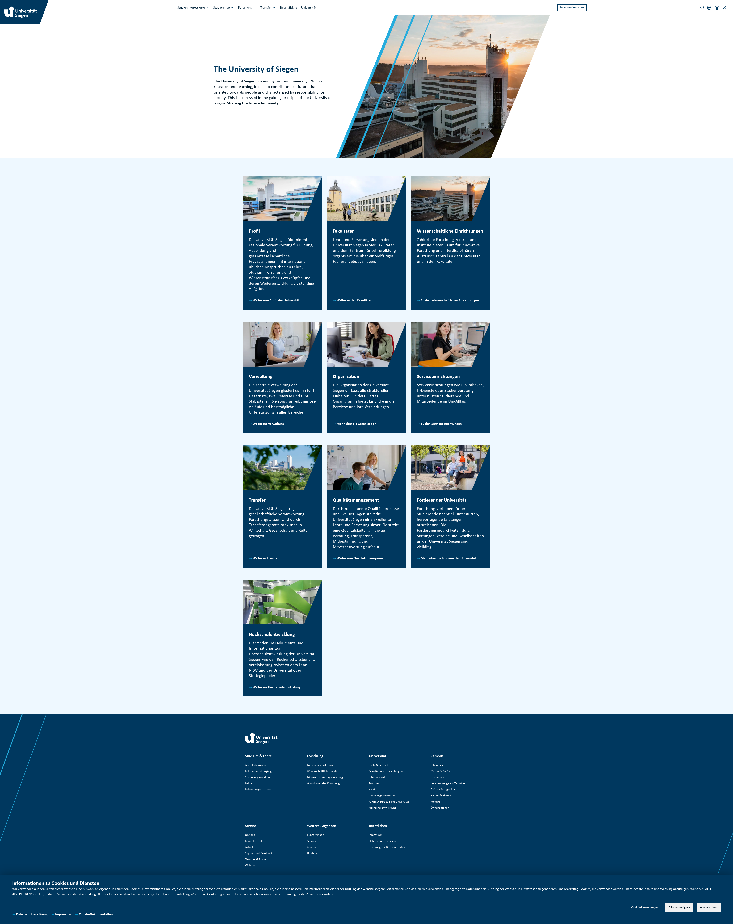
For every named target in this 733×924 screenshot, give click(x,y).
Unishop (312, 853)
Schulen (311, 841)
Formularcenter (255, 841)
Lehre (248, 783)
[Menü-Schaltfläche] (725, 8)
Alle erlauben (708, 907)
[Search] (702, 8)
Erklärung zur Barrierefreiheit (387, 847)
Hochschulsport (440, 777)
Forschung (245, 8)
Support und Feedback (258, 853)
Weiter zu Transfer (266, 558)
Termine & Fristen (256, 859)
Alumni (311, 847)
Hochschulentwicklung (382, 807)
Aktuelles (250, 847)
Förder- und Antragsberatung (325, 777)
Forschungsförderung (320, 765)
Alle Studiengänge (256, 765)
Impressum (63, 914)
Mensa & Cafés (440, 771)
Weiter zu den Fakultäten (354, 300)
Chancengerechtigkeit (382, 795)
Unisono (250, 835)
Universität (308, 8)
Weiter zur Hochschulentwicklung (276, 687)
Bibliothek (437, 765)
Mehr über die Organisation (356, 424)
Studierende (221, 8)
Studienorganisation (257, 777)
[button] (717, 7)
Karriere (374, 789)
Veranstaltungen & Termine (448, 783)
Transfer (266, 8)
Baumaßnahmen (441, 795)
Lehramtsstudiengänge (259, 771)
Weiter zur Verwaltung (268, 424)
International (377, 777)
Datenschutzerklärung (32, 914)
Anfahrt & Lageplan (443, 789)
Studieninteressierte (191, 8)
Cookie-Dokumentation (96, 914)
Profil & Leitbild (378, 765)
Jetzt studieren (569, 7)
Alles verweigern (679, 907)
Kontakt (435, 801)
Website (250, 865)
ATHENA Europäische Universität (389, 801)
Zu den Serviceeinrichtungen (441, 424)
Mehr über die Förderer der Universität (448, 558)
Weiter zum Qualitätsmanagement (361, 558)
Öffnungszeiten (440, 807)
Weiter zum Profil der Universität (276, 300)
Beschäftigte (288, 8)
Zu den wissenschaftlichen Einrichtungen (450, 300)
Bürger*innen (315, 835)
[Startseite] (261, 738)
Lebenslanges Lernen (258, 789)
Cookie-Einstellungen (645, 907)
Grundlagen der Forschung (323, 783)
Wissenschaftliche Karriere (323, 771)
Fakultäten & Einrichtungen (386, 771)
